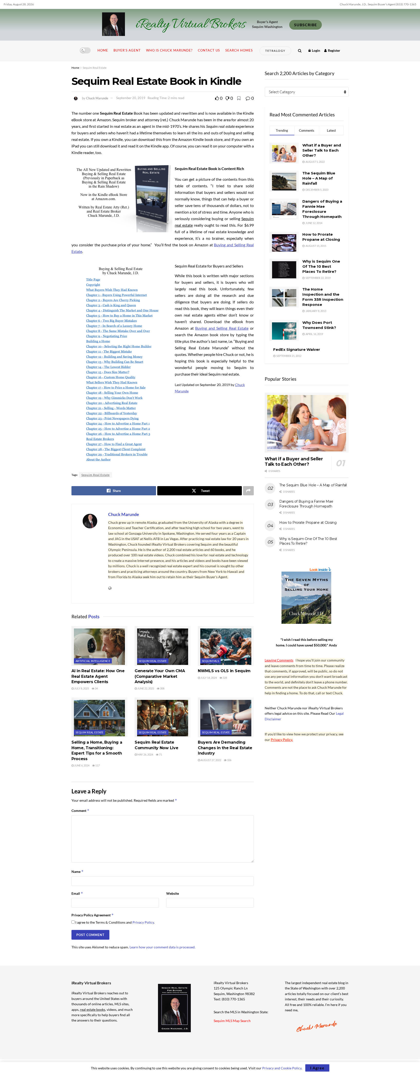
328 (224, 677)
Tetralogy (275, 50)
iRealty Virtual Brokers (190, 24)
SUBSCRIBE (305, 24)
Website (172, 893)
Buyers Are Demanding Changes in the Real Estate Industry (225, 748)
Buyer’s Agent (127, 50)
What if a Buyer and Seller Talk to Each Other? (321, 150)
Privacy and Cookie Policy (281, 1068)
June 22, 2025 (145, 688)
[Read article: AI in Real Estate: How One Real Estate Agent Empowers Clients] (99, 646)
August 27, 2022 (210, 760)
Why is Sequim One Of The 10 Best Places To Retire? (321, 266)
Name (77, 871)
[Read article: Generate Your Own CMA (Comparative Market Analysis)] (163, 646)
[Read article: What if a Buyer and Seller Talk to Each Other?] (307, 423)
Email (77, 893)
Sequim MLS (210, 660)
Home (102, 50)
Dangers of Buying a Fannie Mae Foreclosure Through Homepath (306, 503)
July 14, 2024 (208, 677)
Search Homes (239, 50)
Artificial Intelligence (93, 660)
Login (315, 50)
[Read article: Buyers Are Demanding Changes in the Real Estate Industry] (226, 717)
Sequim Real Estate (94, 67)
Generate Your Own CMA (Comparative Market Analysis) (160, 676)
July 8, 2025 (81, 688)
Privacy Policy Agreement (92, 915)
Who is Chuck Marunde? (169, 50)
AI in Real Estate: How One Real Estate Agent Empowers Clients (98, 676)
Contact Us (209, 50)
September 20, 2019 (130, 98)
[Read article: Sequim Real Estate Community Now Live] (163, 717)
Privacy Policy (143, 922)
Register (333, 50)
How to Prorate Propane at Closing (308, 522)
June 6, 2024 (81, 765)
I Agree (317, 1067)
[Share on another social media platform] (248, 490)
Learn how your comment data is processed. (162, 947)
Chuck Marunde (97, 98)
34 (96, 688)
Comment (80, 810)
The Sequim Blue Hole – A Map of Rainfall (318, 178)
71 (160, 754)
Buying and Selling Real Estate (221, 328)
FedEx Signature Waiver (296, 349)
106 (229, 760)
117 (97, 765)
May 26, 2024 (145, 754)
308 (161, 688)
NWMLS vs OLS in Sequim (224, 671)
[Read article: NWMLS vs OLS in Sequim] (226, 646)
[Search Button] (300, 50)
